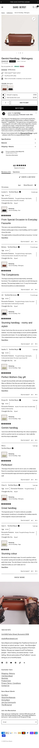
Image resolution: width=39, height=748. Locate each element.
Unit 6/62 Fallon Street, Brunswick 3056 (15, 634)
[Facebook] (3, 663)
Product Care (6, 681)
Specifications (6, 139)
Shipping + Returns (7, 146)
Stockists (4, 678)
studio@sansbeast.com (9, 638)
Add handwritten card (13, 97)
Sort (19, 185)
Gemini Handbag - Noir (14, 210)
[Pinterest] (17, 663)
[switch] (4, 95)
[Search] (33, 7)
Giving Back (5, 700)
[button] (8, 69)
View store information (12, 155)
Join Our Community (8, 702)
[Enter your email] (36, 722)
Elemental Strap (26, 133)
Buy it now (19, 108)
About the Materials (8, 697)
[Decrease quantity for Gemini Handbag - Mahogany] (3, 103)
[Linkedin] (26, 663)
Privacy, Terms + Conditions (11, 683)
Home (3, 12)
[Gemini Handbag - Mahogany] (5, 88)
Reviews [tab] (6, 172)
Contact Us (5, 685)
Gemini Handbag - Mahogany (16, 265)
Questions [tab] (16, 172)
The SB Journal (6, 705)
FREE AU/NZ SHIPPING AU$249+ (19, 2)
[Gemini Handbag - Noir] (11, 88)
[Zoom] (33, 19)
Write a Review (29, 177)
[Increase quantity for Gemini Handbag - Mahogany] (8, 103)
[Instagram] (8, 663)
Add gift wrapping (12, 94)
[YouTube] (12, 663)
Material (4, 143)
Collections (10, 12)
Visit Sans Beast (7, 676)
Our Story (4, 695)
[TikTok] (21, 663)
